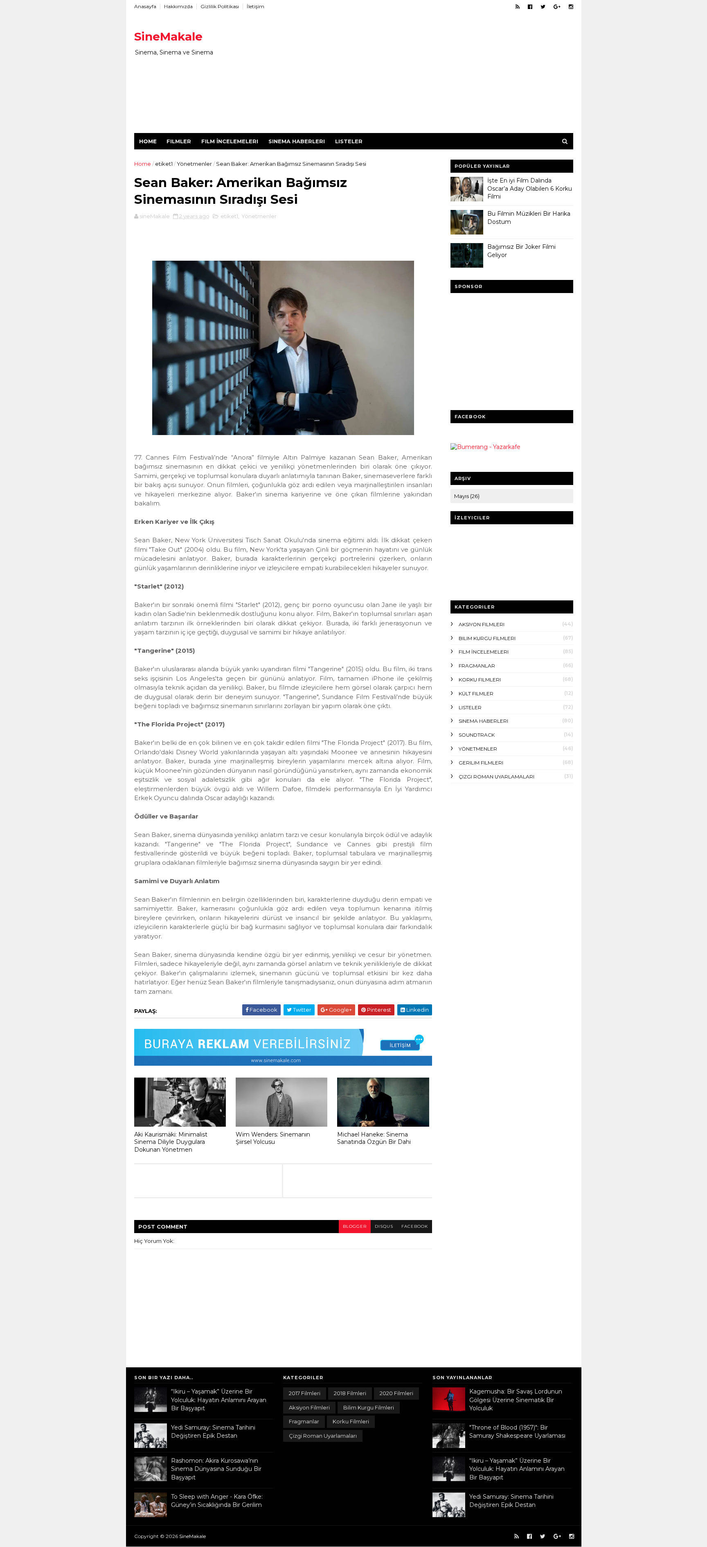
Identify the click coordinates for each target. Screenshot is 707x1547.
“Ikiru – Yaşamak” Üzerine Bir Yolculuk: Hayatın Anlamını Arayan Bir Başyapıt (218, 1400)
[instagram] (571, 7)
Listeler (349, 141)
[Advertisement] (424, 75)
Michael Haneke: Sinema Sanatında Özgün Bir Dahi (374, 1138)
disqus (384, 1226)
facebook (414, 1226)
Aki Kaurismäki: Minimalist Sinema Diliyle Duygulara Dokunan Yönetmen (170, 1142)
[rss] (518, 7)
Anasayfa (145, 6)
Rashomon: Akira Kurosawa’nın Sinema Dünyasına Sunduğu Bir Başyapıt (216, 1469)
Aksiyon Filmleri (481, 624)
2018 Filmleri (350, 1393)
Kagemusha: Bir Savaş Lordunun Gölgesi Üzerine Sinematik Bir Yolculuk (515, 1400)
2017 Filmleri (304, 1393)
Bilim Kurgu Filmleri (487, 638)
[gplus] (557, 7)
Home (148, 141)
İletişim (255, 6)
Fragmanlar (477, 666)
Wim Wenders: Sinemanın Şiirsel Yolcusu (273, 1138)
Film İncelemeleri (229, 141)
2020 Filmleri (396, 1393)
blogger (355, 1226)
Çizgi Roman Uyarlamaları (496, 777)
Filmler (179, 141)
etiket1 (164, 163)
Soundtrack (477, 735)
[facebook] (530, 7)
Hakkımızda (178, 6)
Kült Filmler (476, 693)
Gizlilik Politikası (219, 6)
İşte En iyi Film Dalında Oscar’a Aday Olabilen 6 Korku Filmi (529, 188)
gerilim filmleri (481, 763)
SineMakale (168, 36)
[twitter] (542, 7)
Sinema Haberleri (296, 141)
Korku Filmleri (480, 680)
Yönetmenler (194, 163)
